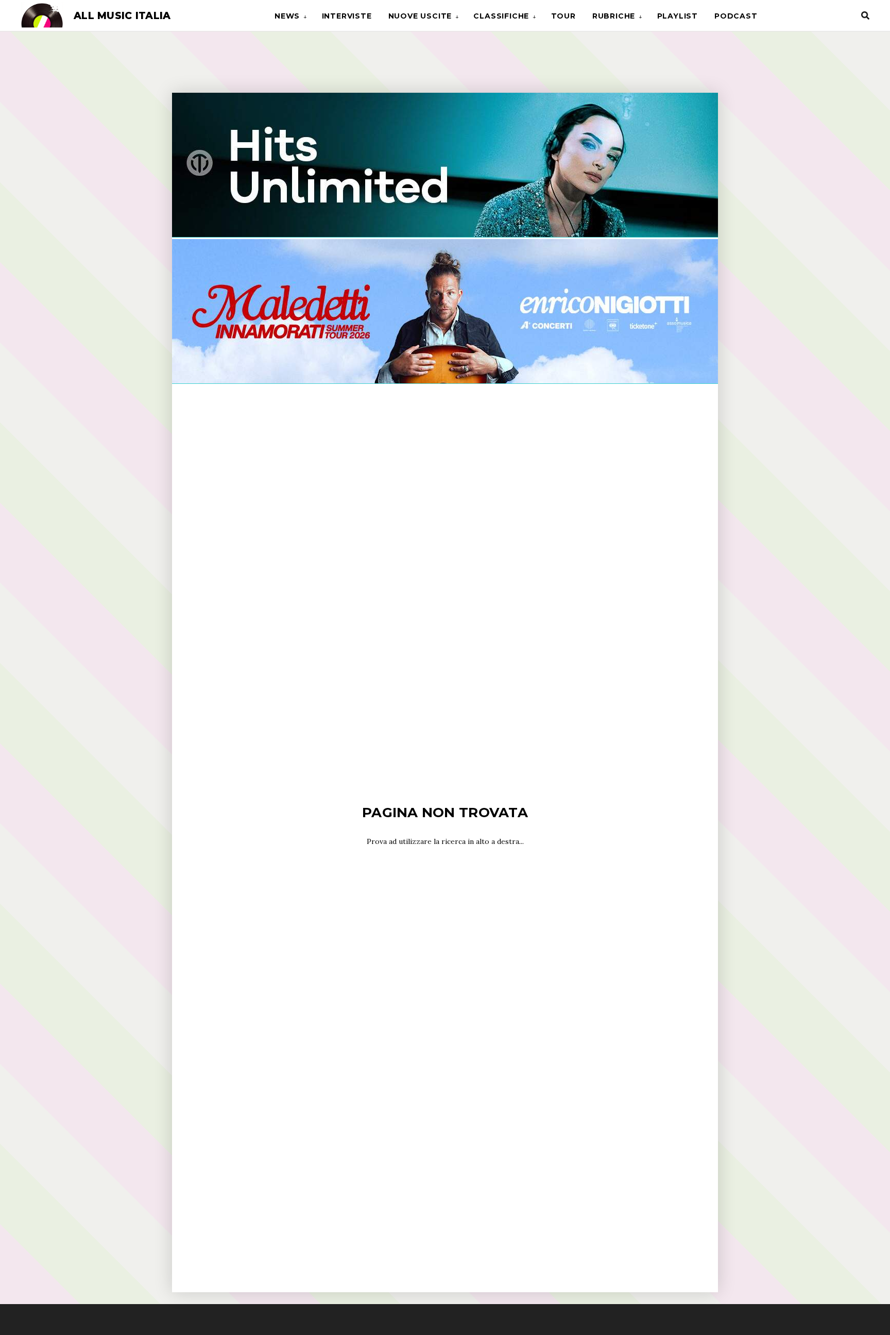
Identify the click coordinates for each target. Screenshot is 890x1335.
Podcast (736, 16)
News (287, 16)
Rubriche (613, 16)
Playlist (677, 16)
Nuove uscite (420, 16)
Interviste (347, 16)
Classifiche (501, 16)
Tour (563, 16)
